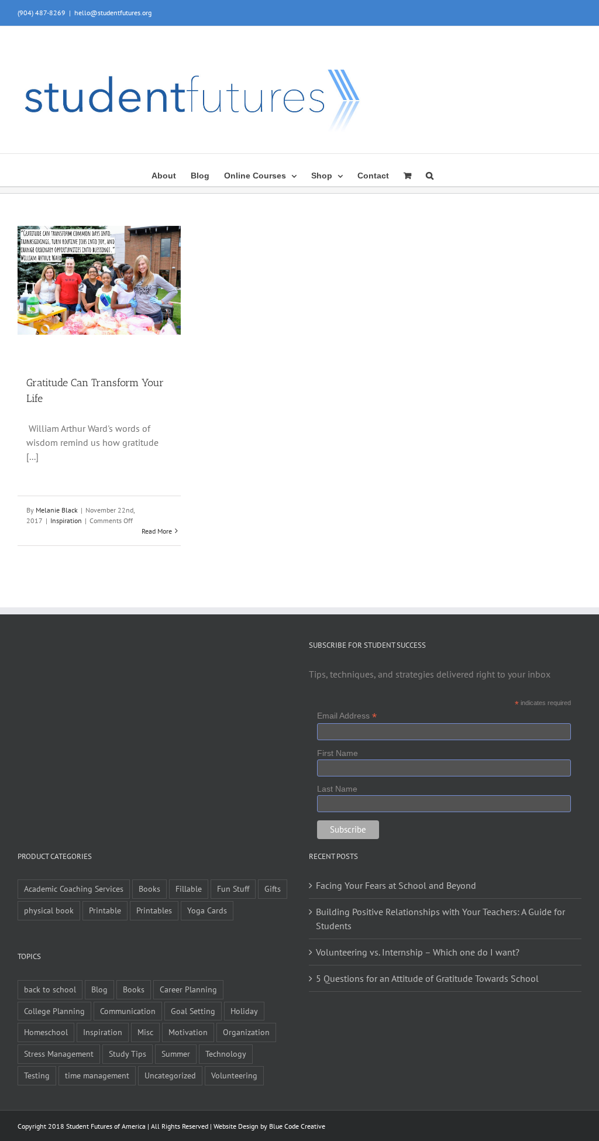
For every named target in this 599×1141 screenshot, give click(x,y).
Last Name (337, 788)
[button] (429, 174)
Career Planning (188, 989)
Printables (154, 910)
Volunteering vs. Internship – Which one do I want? (417, 952)
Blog (99, 989)
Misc (145, 1031)
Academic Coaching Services (73, 888)
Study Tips (127, 1053)
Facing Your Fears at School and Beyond (396, 885)
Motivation (188, 1031)
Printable (105, 910)
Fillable (188, 888)
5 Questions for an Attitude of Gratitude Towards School (427, 978)
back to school (50, 989)
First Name (337, 753)
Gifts (272, 888)
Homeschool (46, 1031)
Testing (37, 1075)
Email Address (347, 715)
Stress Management (59, 1053)
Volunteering (234, 1075)
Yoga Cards (207, 910)
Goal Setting (193, 1010)
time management (97, 1075)
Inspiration (66, 520)
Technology (225, 1053)
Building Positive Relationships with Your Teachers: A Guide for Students (440, 919)
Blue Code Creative (297, 1126)
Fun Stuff (233, 888)
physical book (49, 910)
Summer (175, 1053)
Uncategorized (170, 1075)
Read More (157, 531)
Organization (246, 1031)
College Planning (54, 1010)
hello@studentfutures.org (113, 12)
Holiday (244, 1010)
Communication (128, 1010)
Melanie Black (57, 510)
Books (149, 888)
